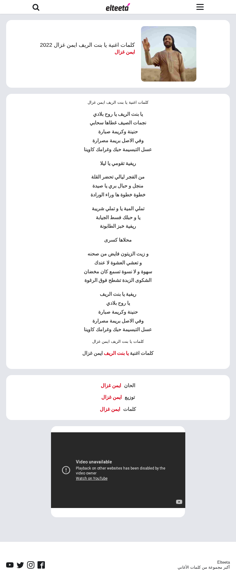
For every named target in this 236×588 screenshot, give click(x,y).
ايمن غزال (125, 51)
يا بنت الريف (116, 353)
